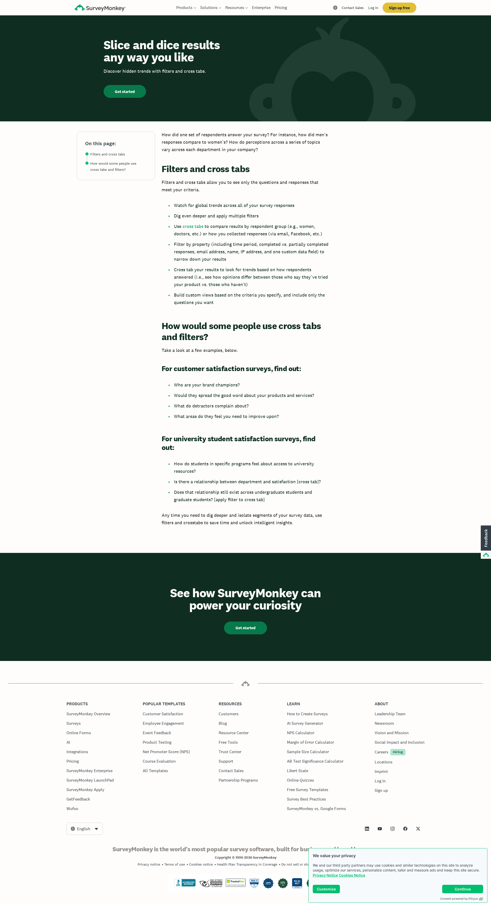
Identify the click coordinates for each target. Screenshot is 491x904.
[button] (485, 542)
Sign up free (399, 7)
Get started (125, 91)
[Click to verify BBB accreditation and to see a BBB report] (185, 885)
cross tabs (193, 226)
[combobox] (84, 829)
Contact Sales (353, 7)
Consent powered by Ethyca (459, 898)
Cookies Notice (352, 875)
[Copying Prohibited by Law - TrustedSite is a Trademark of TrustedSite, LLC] (236, 885)
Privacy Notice (325, 875)
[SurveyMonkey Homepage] (100, 8)
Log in (373, 7)
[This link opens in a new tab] (367, 829)
